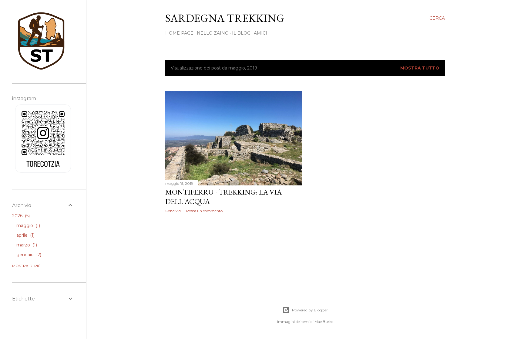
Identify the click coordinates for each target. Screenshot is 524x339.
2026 (20, 216)
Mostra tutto (419, 68)
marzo (26, 245)
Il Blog (241, 33)
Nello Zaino (213, 33)
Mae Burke (323, 321)
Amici (260, 33)
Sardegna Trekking (224, 18)
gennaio (28, 254)
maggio (27, 225)
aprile (24, 235)
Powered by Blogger (310, 310)
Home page (179, 33)
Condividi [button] (173, 210)
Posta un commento (204, 210)
